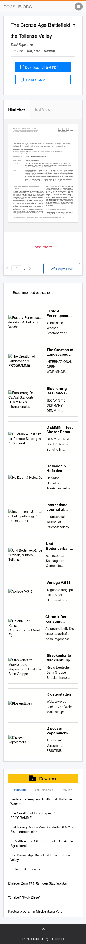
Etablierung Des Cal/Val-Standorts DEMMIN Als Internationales (59, 390)
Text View (42, 109)
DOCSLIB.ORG (17, 6)
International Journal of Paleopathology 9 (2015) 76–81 (60, 507)
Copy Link (64, 269)
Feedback (58, 939)
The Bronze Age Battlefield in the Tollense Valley (40, 857)
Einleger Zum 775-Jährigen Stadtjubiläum (38, 883)
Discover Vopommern (57, 730)
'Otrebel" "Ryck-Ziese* (24, 897)
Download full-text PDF (41, 67)
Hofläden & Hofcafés (56, 468)
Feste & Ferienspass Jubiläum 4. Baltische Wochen (57, 313)
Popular (67, 790)
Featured (20, 790)
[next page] (29, 268)
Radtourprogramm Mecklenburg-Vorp (35, 911)
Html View (16, 109)
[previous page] (7, 268)
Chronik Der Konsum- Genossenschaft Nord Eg (59, 619)
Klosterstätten (59, 694)
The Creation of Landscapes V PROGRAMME (60, 352)
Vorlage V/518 (58, 582)
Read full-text (35, 80)
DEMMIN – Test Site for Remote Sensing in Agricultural (60, 429)
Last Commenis (43, 790)
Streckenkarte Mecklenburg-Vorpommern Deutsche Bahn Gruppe (60, 657)
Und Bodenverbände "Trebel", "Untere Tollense (60, 546)
